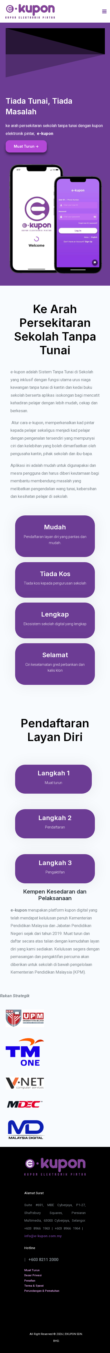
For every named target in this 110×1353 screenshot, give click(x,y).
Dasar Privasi (33, 1275)
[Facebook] (64, 1311)
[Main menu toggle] (104, 11)
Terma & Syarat (33, 1285)
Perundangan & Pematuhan (41, 1291)
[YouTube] (52, 1311)
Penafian (29, 1280)
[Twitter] (40, 1311)
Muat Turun (32, 1270)
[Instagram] (27, 1311)
